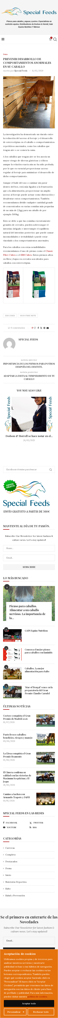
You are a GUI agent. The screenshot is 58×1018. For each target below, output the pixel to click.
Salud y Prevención (15, 895)
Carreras (10, 848)
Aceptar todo (29, 1003)
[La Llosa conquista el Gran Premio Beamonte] (45, 758)
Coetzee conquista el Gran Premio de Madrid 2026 (16, 717)
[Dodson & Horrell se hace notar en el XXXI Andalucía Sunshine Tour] (29, 414)
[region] (29, 983)
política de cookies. (37, 996)
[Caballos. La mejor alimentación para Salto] (12, 673)
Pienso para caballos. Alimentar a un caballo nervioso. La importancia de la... (27, 612)
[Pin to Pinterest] (44, 328)
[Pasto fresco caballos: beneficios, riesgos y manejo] (45, 739)
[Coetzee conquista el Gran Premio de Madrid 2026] (45, 720)
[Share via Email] (48, 328)
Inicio (8, 875)
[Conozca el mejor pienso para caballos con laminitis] (12, 654)
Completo (10, 854)
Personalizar (14, 1012)
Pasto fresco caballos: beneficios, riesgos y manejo (17, 736)
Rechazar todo (41, 1012)
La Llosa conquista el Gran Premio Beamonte (17, 755)
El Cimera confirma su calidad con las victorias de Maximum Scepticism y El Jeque (17, 777)
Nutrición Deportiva (15, 882)
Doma (8, 868)
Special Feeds (20, 70)
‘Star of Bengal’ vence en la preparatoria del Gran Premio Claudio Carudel (39, 690)
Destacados (11, 861)
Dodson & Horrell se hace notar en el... (29, 436)
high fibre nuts (28, 316)
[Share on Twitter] (41, 328)
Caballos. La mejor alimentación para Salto (37, 670)
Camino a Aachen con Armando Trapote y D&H (16, 796)
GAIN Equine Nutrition (36, 630)
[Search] (54, 39)
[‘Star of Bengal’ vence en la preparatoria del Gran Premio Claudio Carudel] (12, 692)
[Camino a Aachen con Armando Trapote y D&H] (45, 799)
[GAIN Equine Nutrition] (12, 635)
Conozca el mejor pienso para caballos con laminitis (38, 651)
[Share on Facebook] (38, 328)
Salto (8, 888)
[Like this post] (35, 328)
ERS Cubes (26, 255)
